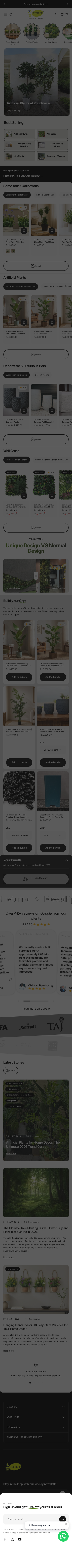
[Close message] (66, 1524)
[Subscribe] (62, 1519)
